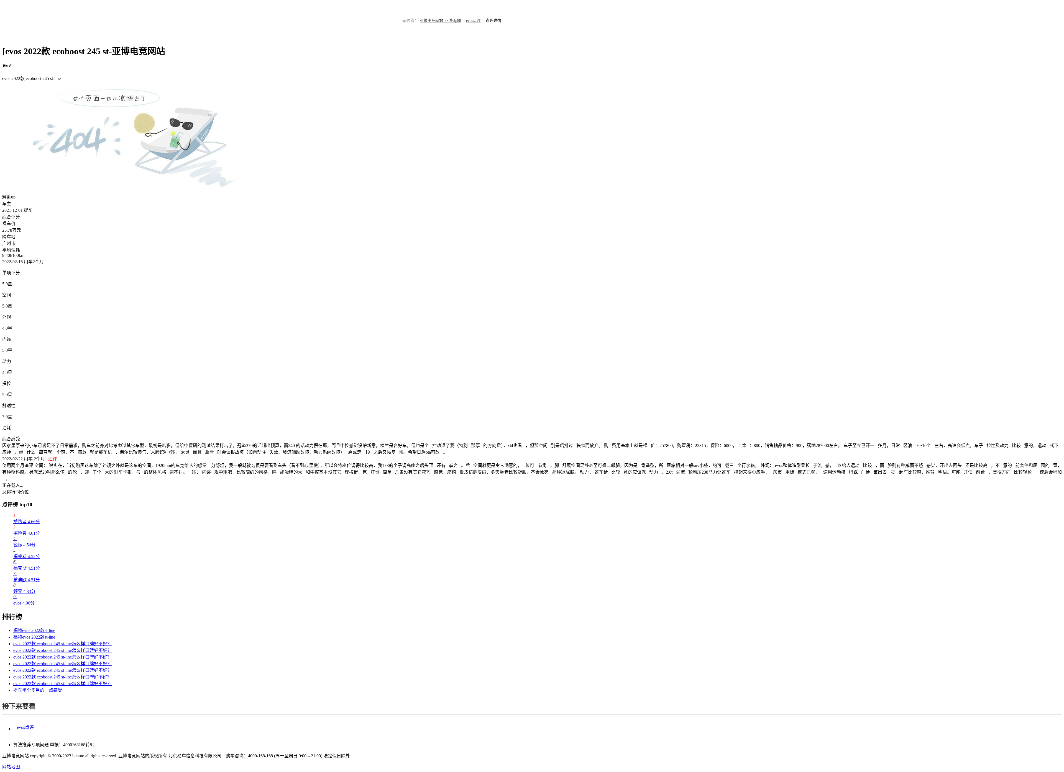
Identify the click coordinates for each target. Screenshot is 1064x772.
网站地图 (11, 767)
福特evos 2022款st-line (34, 630)
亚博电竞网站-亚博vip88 (440, 21)
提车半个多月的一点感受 (37, 690)
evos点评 (473, 21)
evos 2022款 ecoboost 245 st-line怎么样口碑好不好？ (62, 643)
